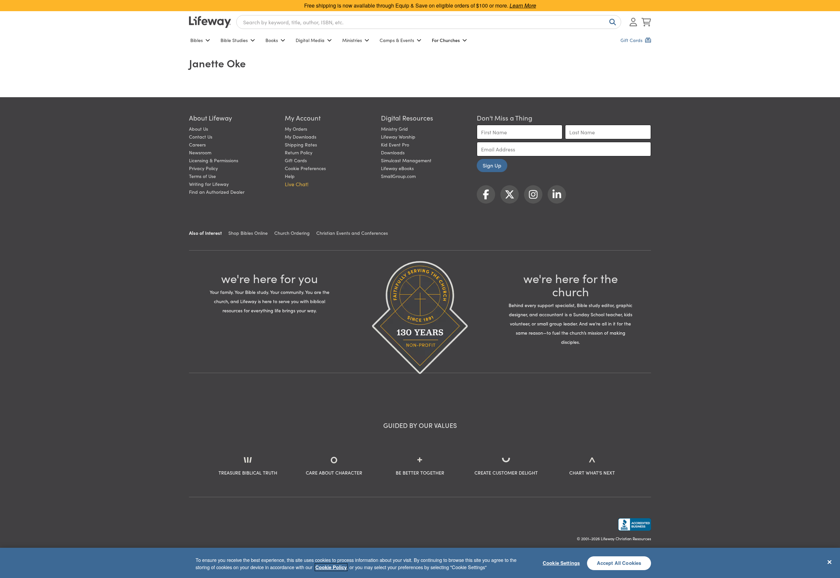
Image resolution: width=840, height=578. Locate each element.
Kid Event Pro (395, 144)
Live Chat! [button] (296, 184)
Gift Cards (296, 160)
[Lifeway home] (210, 22)
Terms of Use (202, 176)
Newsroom (200, 152)
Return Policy (298, 152)
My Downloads (300, 136)
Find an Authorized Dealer (216, 192)
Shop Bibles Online (248, 233)
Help (290, 176)
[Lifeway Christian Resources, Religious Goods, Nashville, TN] (634, 524)
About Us (198, 128)
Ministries (352, 40)
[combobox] (428, 22)
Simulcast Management (406, 160)
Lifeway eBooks (397, 168)
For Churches (446, 40)
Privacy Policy (203, 168)
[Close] (829, 562)
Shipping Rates (301, 144)
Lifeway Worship (398, 136)
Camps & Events (397, 40)
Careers (197, 144)
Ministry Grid (394, 128)
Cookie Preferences (305, 168)
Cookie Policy (331, 567)
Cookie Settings (561, 563)
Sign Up (492, 165)
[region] (420, 563)
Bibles (196, 40)
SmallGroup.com (398, 176)
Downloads (393, 152)
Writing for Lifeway (209, 184)
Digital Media (310, 40)
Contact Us (200, 136)
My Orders (296, 128)
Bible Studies (234, 40)
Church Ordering (292, 233)
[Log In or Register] (633, 22)
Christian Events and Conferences (352, 233)
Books (271, 40)
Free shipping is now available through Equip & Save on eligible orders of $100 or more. (420, 5)
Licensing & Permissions (213, 160)
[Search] (611, 22)
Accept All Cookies (619, 563)
